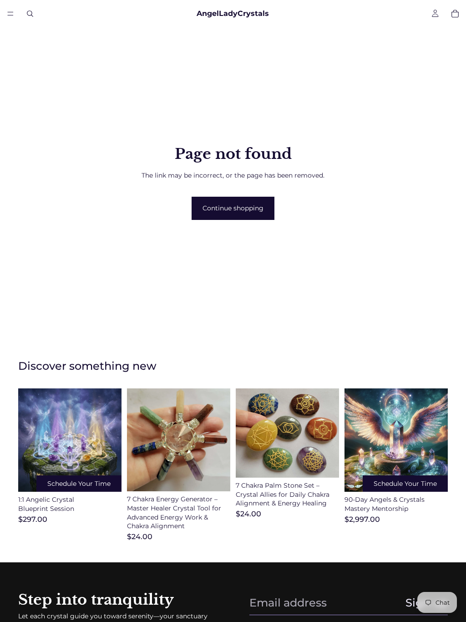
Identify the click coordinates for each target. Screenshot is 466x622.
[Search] (30, 14)
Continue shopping (233, 208)
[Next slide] (220, 440)
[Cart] (455, 14)
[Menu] (10, 13)
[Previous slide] (137, 440)
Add (223, 480)
